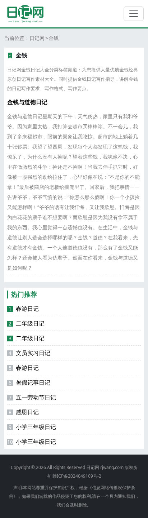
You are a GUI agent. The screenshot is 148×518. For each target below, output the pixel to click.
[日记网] (25, 14)
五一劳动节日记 (32, 397)
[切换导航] (134, 13)
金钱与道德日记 (27, 102)
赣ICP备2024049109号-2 (76, 476)
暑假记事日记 (29, 382)
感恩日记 (24, 412)
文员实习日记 (29, 353)
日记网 (37, 38)
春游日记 (24, 309)
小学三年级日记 (32, 427)
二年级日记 (27, 323)
